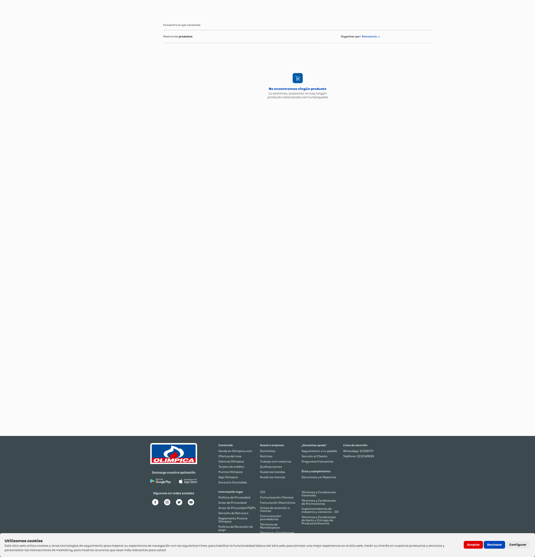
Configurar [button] (517, 545)
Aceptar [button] (473, 545)
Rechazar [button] (494, 545)
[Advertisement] (119, 81)
